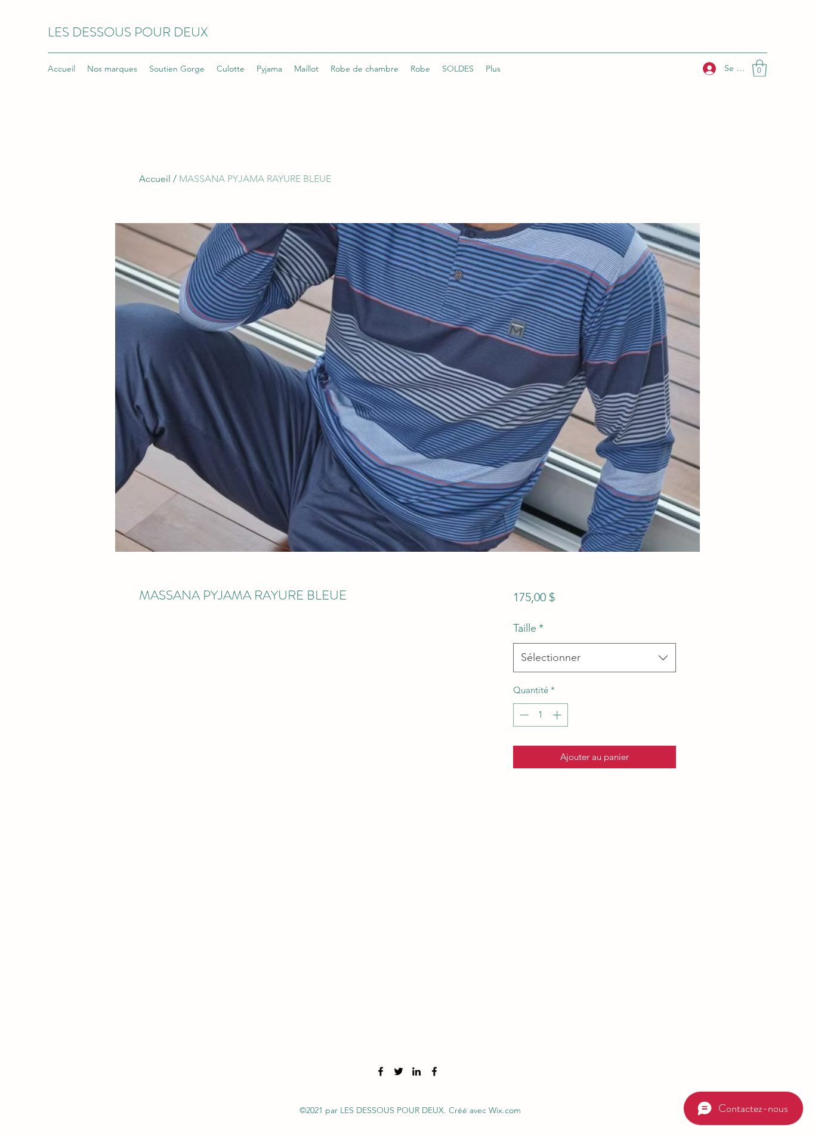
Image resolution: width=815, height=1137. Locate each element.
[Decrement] (523, 715)
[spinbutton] (540, 715)
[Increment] (558, 715)
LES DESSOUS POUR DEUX (128, 32)
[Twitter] (399, 1071)
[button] (759, 68)
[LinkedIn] (416, 1071)
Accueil (155, 178)
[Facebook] (381, 1071)
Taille (528, 628)
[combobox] (594, 658)
